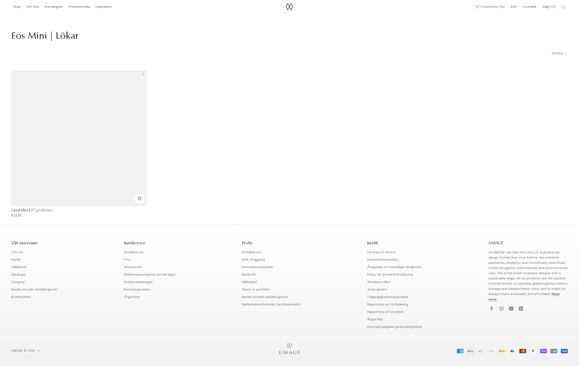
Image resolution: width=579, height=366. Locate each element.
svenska (529, 6)
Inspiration (103, 8)
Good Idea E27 (32, 210)
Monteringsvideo (137, 289)
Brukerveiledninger (138, 282)
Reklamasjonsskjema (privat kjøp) (150, 274)
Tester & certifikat (256, 289)
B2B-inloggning (253, 259)
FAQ (127, 259)
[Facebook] (491, 308)
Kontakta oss (134, 252)
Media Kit (249, 274)
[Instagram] (500, 308)
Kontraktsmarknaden (257, 267)
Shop (17, 8)
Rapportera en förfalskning (387, 304)
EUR (514, 6)
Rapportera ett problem (385, 312)
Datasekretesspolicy (383, 259)
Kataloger (18, 274)
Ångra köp (132, 297)
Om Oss (32, 8)
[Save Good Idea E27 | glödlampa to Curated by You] (139, 198)
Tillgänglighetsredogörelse (387, 297)
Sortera (558, 53)
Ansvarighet (53, 8)
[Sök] (564, 7)
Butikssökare (21, 297)
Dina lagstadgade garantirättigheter (394, 326)
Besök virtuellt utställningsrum (34, 289)
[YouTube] (510, 308)
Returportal (132, 267)
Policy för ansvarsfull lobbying (390, 274)
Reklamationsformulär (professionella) (271, 304)
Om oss (17, 252)
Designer (18, 282)
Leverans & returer (381, 252)
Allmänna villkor (379, 282)
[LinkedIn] (520, 308)
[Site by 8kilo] (38, 351)
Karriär (16, 259)
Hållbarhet (19, 267)
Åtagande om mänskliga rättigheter (394, 267)
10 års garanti (377, 289)
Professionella (79, 8)
